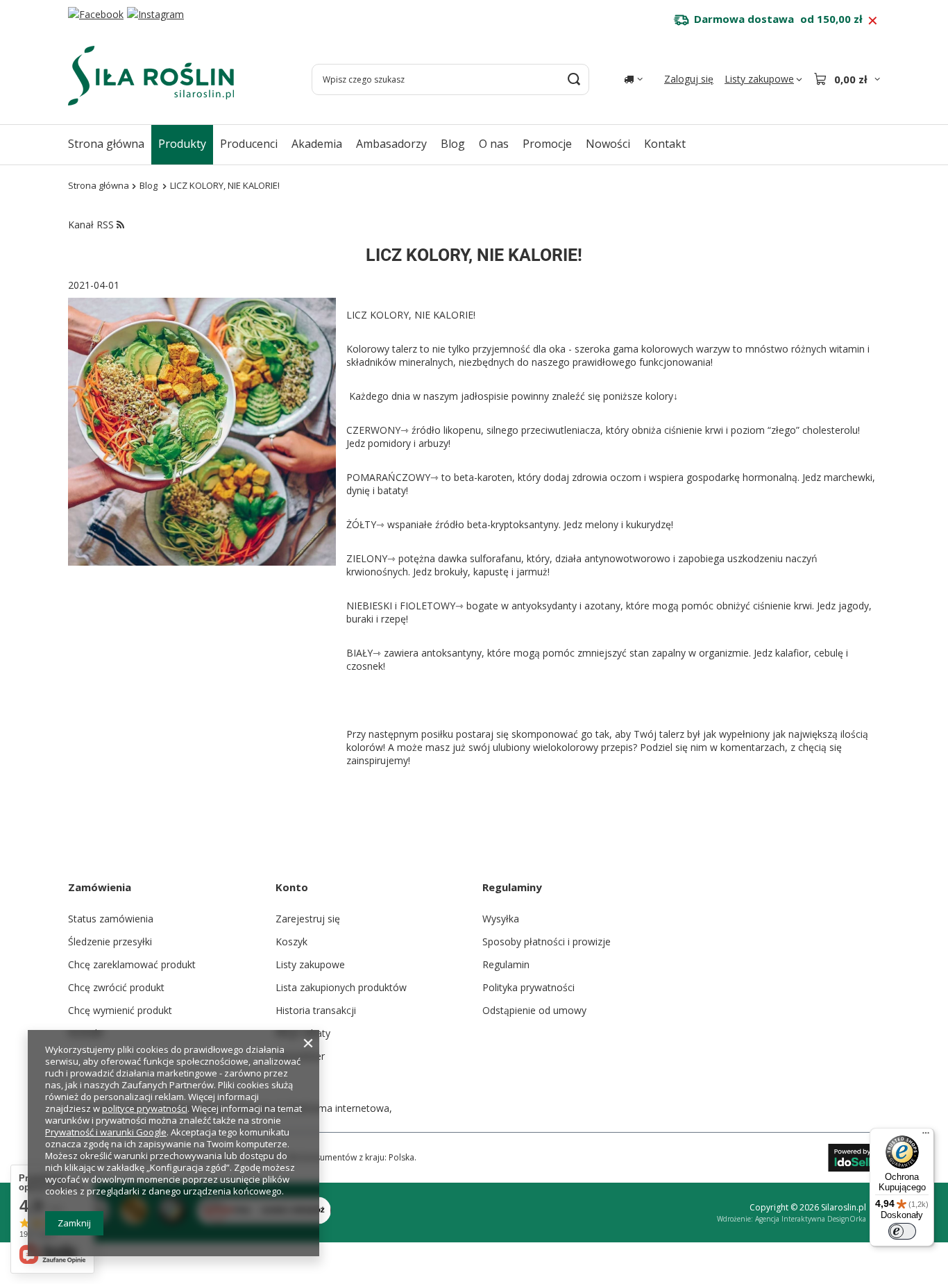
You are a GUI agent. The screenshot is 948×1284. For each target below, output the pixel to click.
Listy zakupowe (310, 964)
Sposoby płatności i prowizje (546, 941)
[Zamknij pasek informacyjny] (873, 21)
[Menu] (925, 1136)
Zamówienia (99, 887)
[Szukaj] (573, 79)
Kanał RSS (92, 224)
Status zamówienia (110, 918)
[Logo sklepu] (151, 75)
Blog (453, 143)
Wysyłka (500, 918)
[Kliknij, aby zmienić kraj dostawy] (633, 79)
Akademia (316, 143)
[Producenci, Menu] (284, 143)
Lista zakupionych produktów (341, 987)
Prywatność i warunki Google (106, 1132)
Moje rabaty (303, 1033)
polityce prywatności (144, 1108)
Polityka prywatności (528, 987)
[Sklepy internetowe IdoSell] (854, 1158)
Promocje (547, 143)
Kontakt (665, 143)
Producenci (249, 143)
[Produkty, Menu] (213, 143)
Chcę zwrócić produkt (116, 987)
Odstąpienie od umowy (534, 1010)
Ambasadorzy (391, 143)
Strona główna (106, 143)
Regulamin (506, 964)
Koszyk (291, 941)
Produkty (182, 143)
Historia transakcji (316, 1010)
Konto (292, 887)
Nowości (608, 143)
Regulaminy (512, 887)
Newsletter (300, 1056)
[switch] (902, 1231)
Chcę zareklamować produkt (132, 964)
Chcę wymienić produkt (120, 1010)
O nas (494, 143)
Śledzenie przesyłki (110, 941)
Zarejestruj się (308, 918)
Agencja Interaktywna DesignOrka (810, 1219)
